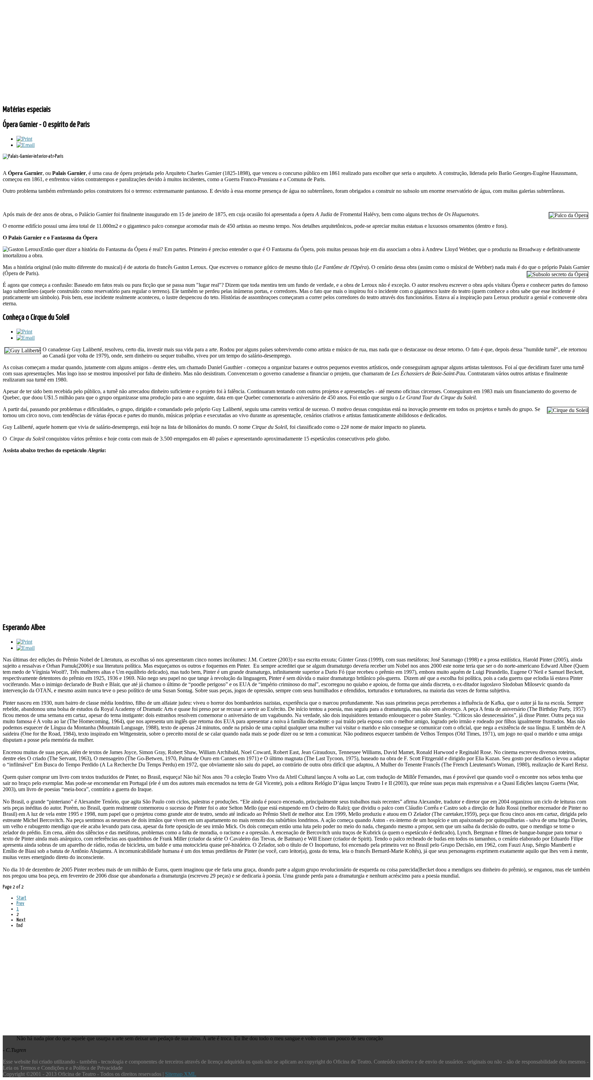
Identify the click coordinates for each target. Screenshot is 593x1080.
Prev (20, 903)
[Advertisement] (209, 51)
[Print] (24, 139)
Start (21, 898)
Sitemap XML (180, 1074)
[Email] (25, 145)
